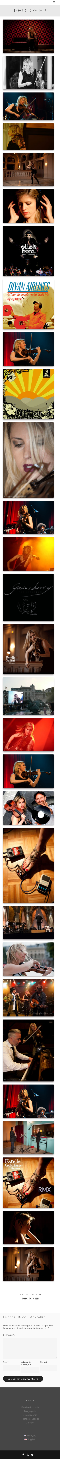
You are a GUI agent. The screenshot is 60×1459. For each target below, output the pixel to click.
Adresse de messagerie (27, 1363)
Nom (5, 1362)
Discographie (30, 1415)
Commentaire (9, 1335)
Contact (30, 1422)
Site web (43, 1362)
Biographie (30, 1411)
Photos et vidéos (30, 1418)
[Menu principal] (54, 2)
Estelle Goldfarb (30, 1407)
